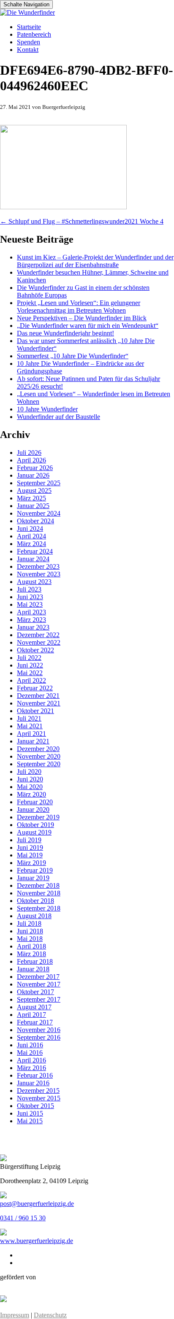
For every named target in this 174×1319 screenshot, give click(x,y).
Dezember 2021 (38, 695)
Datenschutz (50, 1315)
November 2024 (38, 513)
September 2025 (38, 483)
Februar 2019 (35, 870)
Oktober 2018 (35, 900)
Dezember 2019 (38, 817)
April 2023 (31, 612)
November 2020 (38, 756)
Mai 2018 (30, 938)
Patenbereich (34, 34)
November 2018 (38, 893)
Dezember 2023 (38, 566)
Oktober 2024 (35, 520)
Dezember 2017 (38, 976)
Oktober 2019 (35, 824)
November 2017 (38, 984)
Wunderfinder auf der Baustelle (58, 416)
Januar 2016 (33, 1083)
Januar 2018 (33, 969)
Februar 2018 (35, 961)
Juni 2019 (30, 847)
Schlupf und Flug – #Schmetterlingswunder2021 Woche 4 (81, 221)
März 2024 (31, 543)
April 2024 (31, 536)
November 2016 (38, 1029)
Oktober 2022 (35, 650)
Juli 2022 (29, 657)
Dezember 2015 (38, 1090)
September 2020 (38, 764)
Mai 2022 (30, 672)
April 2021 (31, 733)
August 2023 (34, 581)
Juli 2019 (29, 839)
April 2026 (31, 460)
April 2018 (31, 946)
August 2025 (34, 490)
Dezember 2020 (38, 748)
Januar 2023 (33, 627)
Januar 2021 (33, 741)
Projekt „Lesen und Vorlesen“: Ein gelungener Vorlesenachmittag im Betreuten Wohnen (78, 306)
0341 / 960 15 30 (23, 1218)
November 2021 (38, 703)
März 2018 (31, 953)
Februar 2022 (35, 688)
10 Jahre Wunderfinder (47, 409)
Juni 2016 (30, 1045)
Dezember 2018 (38, 885)
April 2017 (31, 1014)
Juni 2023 (30, 596)
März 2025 (31, 498)
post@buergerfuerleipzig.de (37, 1203)
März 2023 (31, 619)
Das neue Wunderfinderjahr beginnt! (65, 333)
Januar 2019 (33, 877)
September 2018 (38, 908)
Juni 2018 (30, 931)
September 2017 (38, 999)
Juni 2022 (30, 665)
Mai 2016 (30, 1052)
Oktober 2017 (35, 991)
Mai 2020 (30, 786)
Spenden (28, 42)
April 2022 (31, 680)
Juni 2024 (30, 528)
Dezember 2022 (38, 634)
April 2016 (31, 1060)
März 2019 (31, 862)
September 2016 (38, 1037)
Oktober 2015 (35, 1105)
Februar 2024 (35, 551)
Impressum (14, 1315)
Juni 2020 (30, 779)
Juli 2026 (29, 452)
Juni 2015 (30, 1113)
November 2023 (38, 574)
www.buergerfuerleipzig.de (36, 1240)
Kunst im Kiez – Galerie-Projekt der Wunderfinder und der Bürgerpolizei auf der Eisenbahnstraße (95, 261)
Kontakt (27, 49)
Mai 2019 (30, 855)
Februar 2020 (35, 801)
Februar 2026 (35, 467)
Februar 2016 (35, 1075)
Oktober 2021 (35, 710)
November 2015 (38, 1098)
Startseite (29, 26)
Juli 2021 (29, 718)
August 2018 (34, 915)
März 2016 (31, 1067)
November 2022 (38, 642)
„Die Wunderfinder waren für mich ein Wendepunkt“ (87, 325)
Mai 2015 (30, 1120)
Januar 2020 (33, 809)
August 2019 (34, 832)
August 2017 (34, 1007)
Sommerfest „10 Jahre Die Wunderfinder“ (72, 355)
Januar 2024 (33, 558)
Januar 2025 (33, 505)
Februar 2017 (35, 1022)
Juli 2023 (29, 589)
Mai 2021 (30, 726)
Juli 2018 (29, 923)
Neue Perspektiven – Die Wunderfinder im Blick (82, 318)
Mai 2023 (30, 604)
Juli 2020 (29, 771)
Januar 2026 (33, 475)
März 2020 (31, 794)
